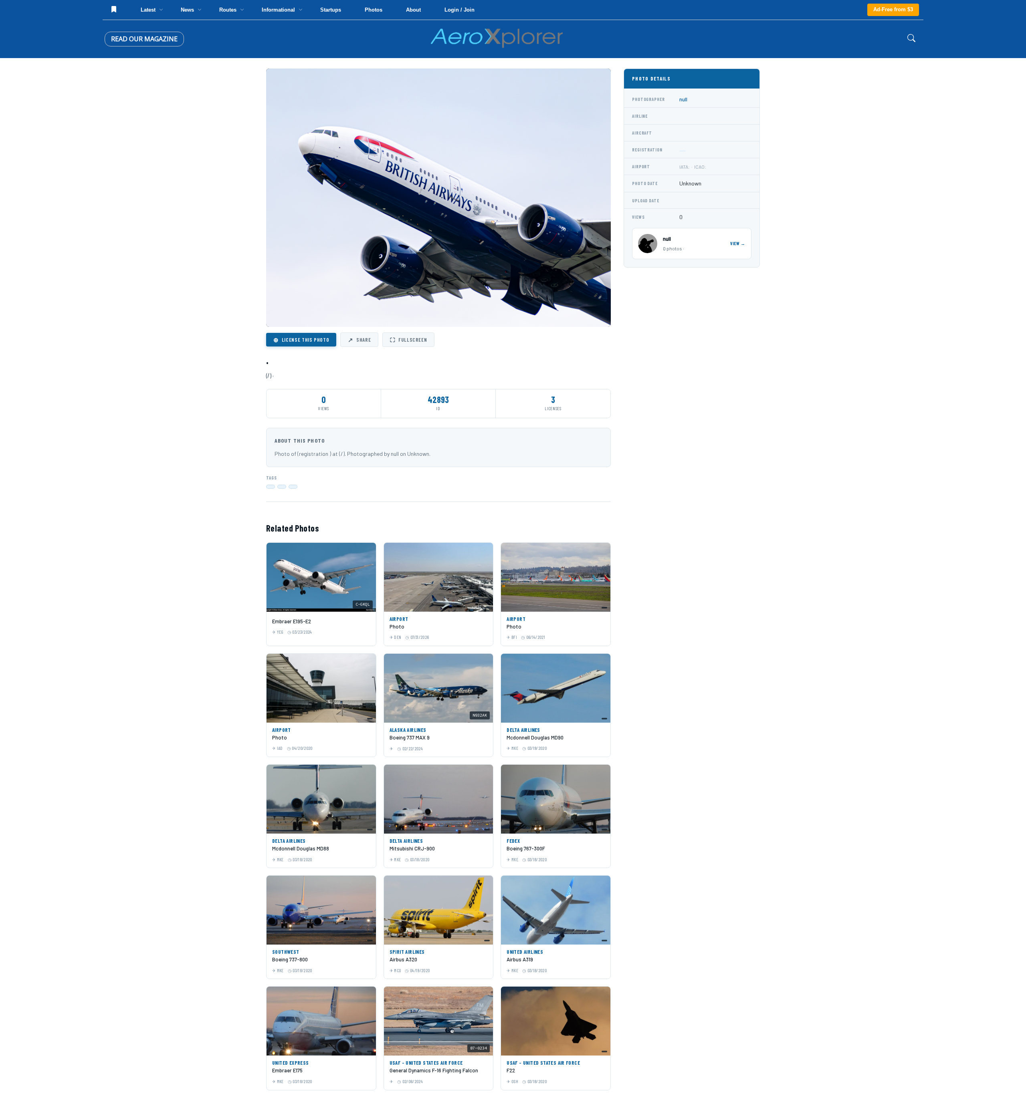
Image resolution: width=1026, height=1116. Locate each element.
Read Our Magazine (144, 38)
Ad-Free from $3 (893, 9)
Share (359, 339)
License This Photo (301, 339)
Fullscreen (408, 339)
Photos (373, 10)
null (683, 99)
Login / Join (459, 10)
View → (737, 243)
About (413, 10)
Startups (330, 10)
